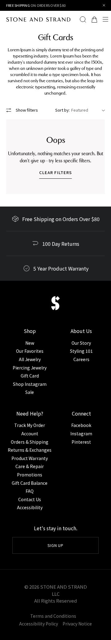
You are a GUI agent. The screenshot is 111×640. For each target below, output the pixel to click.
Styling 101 (81, 351)
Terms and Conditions (53, 616)
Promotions (29, 474)
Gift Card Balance (29, 483)
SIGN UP (55, 545)
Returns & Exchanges (29, 450)
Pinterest (81, 442)
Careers (81, 359)
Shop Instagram (30, 384)
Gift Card (30, 376)
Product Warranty (29, 458)
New (29, 343)
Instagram (81, 433)
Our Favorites (29, 351)
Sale (29, 392)
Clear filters (55, 172)
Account (29, 433)
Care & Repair (29, 466)
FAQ (30, 491)
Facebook (81, 425)
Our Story (81, 343)
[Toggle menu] (105, 19)
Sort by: (62, 110)
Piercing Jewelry (30, 368)
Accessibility (30, 507)
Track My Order (29, 425)
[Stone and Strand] (35, 19)
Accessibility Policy (38, 624)
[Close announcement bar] (104, 5)
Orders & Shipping (29, 442)
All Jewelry (30, 359)
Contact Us (29, 499)
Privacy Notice (77, 624)
